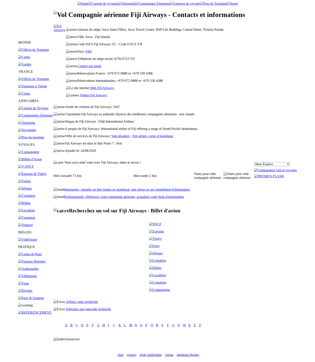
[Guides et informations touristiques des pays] (24, 64)
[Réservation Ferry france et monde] (24, 181)
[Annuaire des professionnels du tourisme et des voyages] (31, 137)
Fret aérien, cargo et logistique (152, 136)
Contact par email (89, 66)
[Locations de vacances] (26, 210)
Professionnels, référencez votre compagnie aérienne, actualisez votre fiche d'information (124, 197)
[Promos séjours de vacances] (25, 188)
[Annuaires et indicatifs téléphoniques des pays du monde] (27, 276)
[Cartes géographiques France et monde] (30, 254)
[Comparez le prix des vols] (275, 170)
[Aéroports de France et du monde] (126, 3)
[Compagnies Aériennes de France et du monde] (152, 3)
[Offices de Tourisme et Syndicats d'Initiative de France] (33, 79)
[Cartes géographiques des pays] (24, 57)
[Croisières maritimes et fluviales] (26, 196)
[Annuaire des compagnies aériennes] (35, 115)
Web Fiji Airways (101, 88)
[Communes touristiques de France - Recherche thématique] (32, 86)
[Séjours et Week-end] (156, 253)
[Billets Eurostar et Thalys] (156, 231)
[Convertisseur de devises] (25, 290)
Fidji (89, 51)
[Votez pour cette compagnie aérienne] (239, 176)
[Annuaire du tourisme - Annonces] (213, 3)
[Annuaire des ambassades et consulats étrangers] (28, 269)
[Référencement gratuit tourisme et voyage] (35, 312)
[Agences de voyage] (185, 3)
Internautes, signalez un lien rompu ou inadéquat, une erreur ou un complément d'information (127, 189)
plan (120, 355)
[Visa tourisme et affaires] (23, 283)
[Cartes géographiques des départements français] (24, 93)
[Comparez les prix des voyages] (159, 290)
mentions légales (188, 355)
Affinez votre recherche (82, 302)
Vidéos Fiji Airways (93, 95)
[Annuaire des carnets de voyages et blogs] (33, 108)
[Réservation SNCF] (26, 166)
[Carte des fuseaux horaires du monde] (31, 261)
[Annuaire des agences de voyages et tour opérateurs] (27, 130)
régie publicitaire (151, 355)
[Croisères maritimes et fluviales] (157, 260)
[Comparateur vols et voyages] (28, 152)
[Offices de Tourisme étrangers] (33, 50)
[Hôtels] (24, 203)
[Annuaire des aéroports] (26, 123)
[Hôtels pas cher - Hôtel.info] (155, 268)
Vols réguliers (120, 136)
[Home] (82, 3)
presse (169, 355)
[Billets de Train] (155, 224)
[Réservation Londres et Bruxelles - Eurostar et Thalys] (32, 174)
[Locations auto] (25, 225)
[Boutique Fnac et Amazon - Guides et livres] (31, 298)
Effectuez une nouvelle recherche (88, 309)
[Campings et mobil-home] (26, 217)
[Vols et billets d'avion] (30, 159)
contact (131, 355)
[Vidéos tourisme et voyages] (27, 239)
